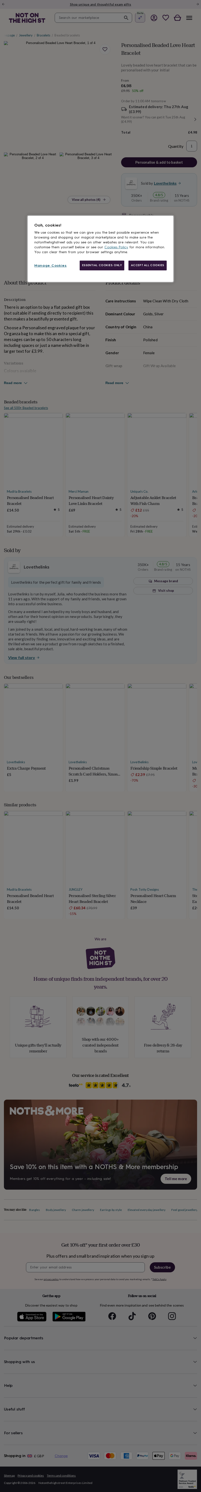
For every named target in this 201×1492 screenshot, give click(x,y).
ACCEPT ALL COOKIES (147, 265)
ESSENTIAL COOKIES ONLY (102, 265)
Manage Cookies (50, 265)
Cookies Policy (116, 247)
